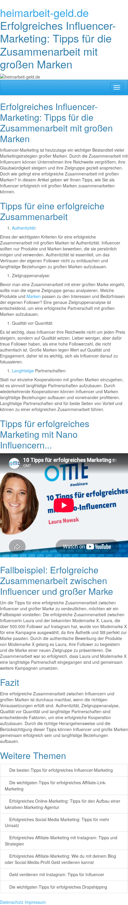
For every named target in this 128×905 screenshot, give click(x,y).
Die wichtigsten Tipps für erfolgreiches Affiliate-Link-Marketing (55, 785)
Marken (33, 296)
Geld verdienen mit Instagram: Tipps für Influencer (56, 874)
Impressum (35, 902)
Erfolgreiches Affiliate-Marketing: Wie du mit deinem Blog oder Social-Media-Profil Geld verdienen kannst (60, 859)
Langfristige (23, 371)
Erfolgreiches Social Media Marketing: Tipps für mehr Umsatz (57, 822)
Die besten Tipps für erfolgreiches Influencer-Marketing (60, 770)
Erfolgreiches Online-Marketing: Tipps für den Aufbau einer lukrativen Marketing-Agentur (62, 804)
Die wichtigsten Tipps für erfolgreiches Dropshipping (57, 887)
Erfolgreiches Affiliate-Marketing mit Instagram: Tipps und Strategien (61, 841)
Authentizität (23, 228)
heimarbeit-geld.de (44, 12)
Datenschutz (12, 902)
